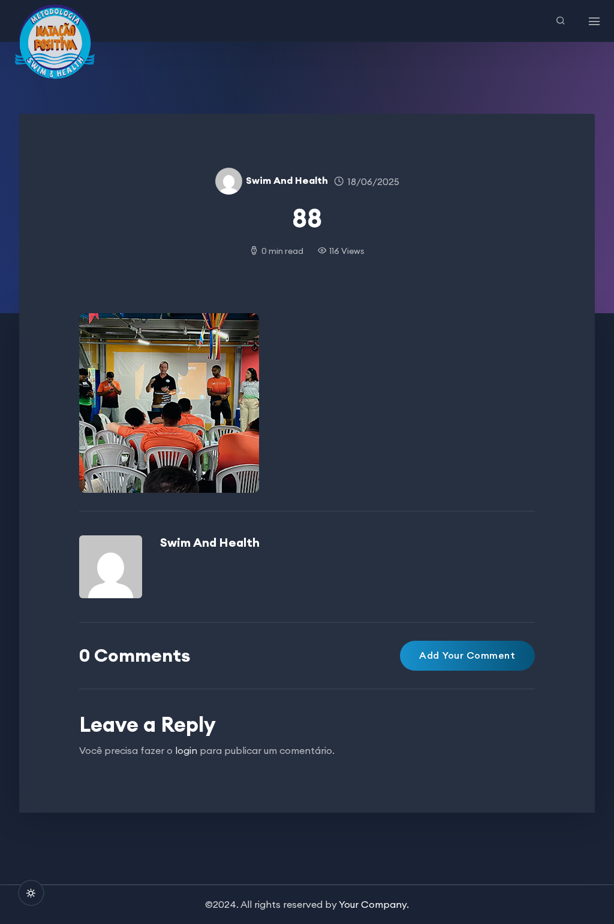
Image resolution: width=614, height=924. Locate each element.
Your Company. (374, 904)
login (186, 750)
